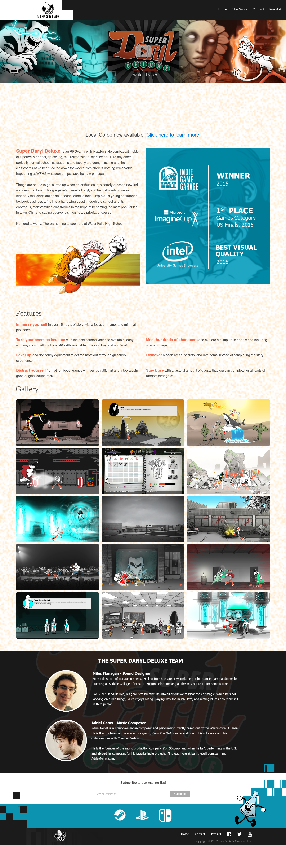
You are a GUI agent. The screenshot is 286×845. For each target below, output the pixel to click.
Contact (258, 9)
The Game (239, 9)
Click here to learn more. (173, 134)
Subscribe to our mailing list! (143, 782)
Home (222, 9)
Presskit (275, 9)
